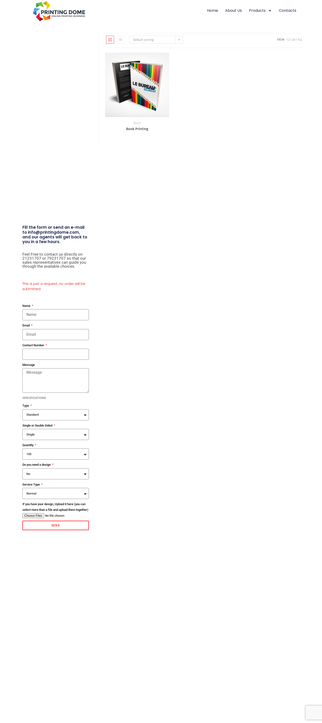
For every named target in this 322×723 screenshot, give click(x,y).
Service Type (31, 484)
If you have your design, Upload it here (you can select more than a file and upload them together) (55, 506)
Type (26, 405)
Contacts (287, 10)
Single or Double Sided (37, 425)
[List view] (120, 40)
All (300, 40)
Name (26, 306)
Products (257, 10)
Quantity (28, 445)
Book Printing (137, 129)
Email (26, 325)
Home (212, 10)
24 (293, 40)
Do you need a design (36, 464)
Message (28, 365)
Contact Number (33, 345)
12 (288, 40)
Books (137, 123)
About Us (233, 10)
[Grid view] (110, 40)
